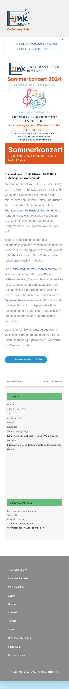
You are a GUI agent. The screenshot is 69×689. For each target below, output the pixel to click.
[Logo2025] (18, 3)
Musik (19, 436)
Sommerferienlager (14, 381)
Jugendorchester (16, 300)
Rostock (39, 436)
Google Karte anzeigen (21, 523)
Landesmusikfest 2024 (53, 381)
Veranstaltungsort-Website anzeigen (25, 527)
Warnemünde (51, 436)
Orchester (29, 436)
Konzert (11, 436)
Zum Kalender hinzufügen (25, 359)
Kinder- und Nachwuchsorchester (31, 269)
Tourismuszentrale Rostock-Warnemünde (31, 210)
